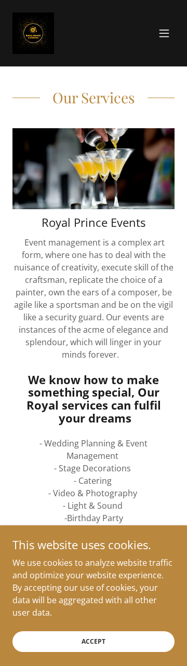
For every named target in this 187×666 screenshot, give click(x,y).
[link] (33, 33)
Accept (93, 641)
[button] (164, 33)
